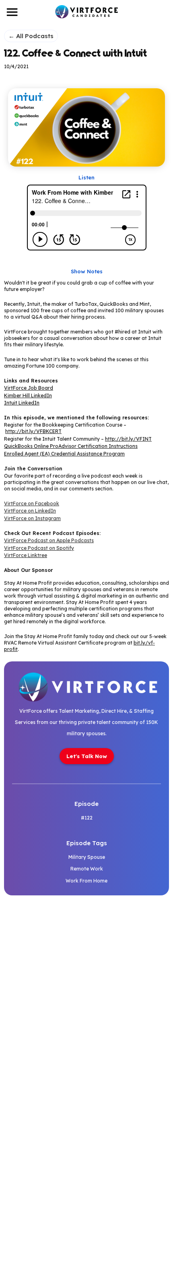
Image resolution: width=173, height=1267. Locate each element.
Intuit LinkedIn (21, 403)
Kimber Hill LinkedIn (28, 396)
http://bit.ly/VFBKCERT (33, 431)
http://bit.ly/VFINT (128, 439)
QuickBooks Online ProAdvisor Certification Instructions (71, 446)
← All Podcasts (31, 36)
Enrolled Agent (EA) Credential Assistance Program (64, 454)
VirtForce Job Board (28, 388)
